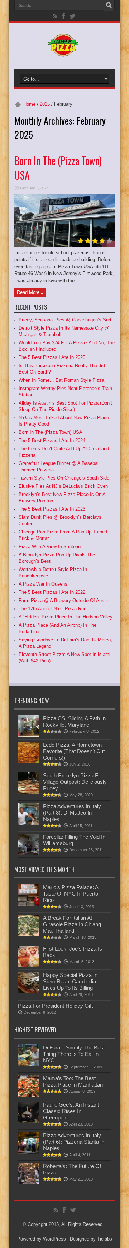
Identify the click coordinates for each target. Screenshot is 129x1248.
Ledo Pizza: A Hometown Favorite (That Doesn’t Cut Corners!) (74, 751)
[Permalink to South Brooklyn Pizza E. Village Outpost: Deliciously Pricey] (28, 792)
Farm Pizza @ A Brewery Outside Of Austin (64, 600)
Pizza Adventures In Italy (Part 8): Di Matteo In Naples (72, 812)
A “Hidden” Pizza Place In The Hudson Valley (66, 617)
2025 (45, 104)
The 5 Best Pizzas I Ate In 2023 (52, 509)
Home (29, 104)
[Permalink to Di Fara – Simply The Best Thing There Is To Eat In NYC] (28, 1064)
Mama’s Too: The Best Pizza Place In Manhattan (73, 1081)
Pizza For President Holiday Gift (55, 1006)
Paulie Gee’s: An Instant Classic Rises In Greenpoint (71, 1111)
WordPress (54, 1239)
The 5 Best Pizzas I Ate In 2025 (52, 357)
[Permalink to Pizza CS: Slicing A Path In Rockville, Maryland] (28, 735)
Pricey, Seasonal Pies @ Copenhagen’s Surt (65, 319)
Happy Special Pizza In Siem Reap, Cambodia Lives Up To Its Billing (70, 981)
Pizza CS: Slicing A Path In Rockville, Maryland (74, 721)
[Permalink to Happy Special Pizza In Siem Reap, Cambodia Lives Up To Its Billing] (28, 991)
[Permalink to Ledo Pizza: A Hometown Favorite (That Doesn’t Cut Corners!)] (28, 761)
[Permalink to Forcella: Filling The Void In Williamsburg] (28, 853)
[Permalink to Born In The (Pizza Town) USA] (64, 245)
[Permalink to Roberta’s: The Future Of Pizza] (28, 1183)
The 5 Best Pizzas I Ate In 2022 (52, 592)
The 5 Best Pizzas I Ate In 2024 (52, 440)
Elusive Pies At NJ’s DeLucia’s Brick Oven (63, 486)
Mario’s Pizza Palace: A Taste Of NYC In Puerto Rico (70, 893)
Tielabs (104, 1239)
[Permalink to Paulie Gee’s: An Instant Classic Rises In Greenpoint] (28, 1121)
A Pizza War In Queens (43, 584)
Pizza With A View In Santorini (50, 546)
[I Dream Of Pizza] (64, 51)
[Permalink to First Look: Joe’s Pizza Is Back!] (28, 965)
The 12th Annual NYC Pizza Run (52, 608)
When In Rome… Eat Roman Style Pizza (61, 380)
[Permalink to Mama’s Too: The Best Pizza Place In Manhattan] (28, 1095)
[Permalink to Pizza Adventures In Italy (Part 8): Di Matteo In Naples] (28, 823)
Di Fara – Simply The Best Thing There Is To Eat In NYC (74, 1053)
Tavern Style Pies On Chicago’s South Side (64, 478)
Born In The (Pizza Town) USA (50, 432)
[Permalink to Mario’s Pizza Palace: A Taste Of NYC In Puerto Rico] (28, 904)
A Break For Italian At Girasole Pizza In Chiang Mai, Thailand (72, 924)
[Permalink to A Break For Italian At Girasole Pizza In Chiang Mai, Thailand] (28, 934)
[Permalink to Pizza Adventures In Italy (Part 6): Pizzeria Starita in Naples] (28, 1152)
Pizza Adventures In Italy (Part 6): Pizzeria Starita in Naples (73, 1141)
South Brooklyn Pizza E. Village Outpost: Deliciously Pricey (75, 781)
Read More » (30, 292)
